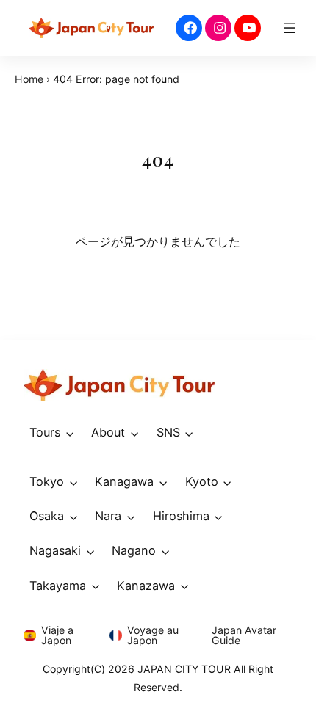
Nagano (134, 550)
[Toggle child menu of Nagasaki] (90, 551)
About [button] (108, 432)
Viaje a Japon (57, 635)
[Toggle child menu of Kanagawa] (163, 482)
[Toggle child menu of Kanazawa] (184, 586)
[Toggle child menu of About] (134, 432)
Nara (108, 515)
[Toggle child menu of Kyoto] (227, 482)
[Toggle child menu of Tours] (69, 432)
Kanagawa (124, 481)
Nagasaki (55, 550)
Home (29, 79)
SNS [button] (168, 432)
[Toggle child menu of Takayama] (95, 586)
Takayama (57, 585)
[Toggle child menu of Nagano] (165, 551)
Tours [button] (44, 432)
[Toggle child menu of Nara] (130, 517)
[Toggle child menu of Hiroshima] (219, 517)
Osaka (46, 515)
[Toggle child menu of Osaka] (73, 517)
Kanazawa (146, 585)
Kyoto (201, 481)
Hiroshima (181, 515)
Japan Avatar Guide (244, 635)
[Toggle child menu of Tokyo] (73, 482)
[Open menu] (289, 28)
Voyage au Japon (153, 635)
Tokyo (46, 481)
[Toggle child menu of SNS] (189, 432)
